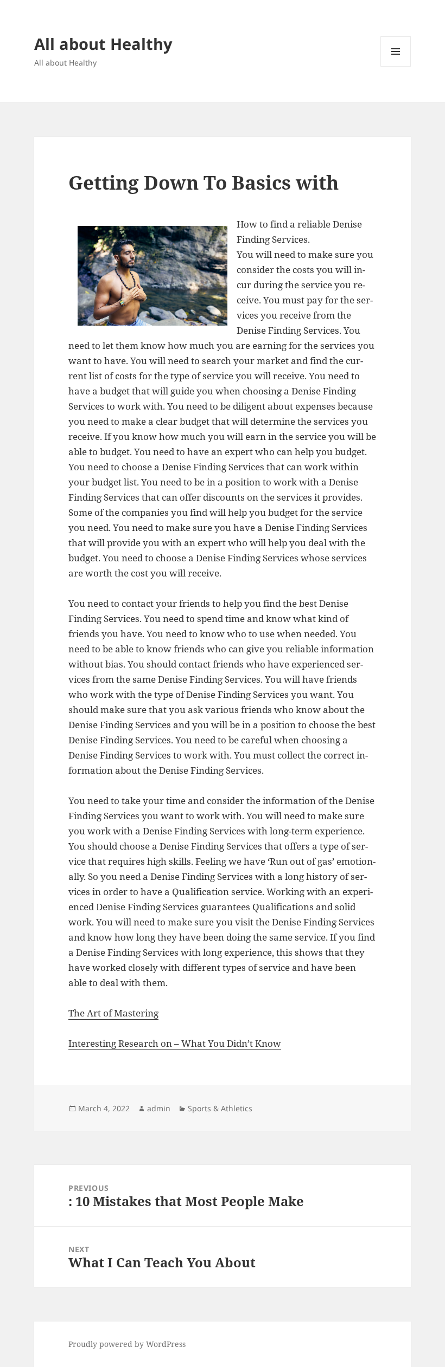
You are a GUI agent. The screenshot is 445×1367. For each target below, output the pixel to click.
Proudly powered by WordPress (127, 1344)
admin (158, 1108)
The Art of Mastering (113, 1013)
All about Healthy (103, 43)
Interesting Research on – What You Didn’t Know (174, 1043)
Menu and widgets (396, 66)
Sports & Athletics (220, 1108)
